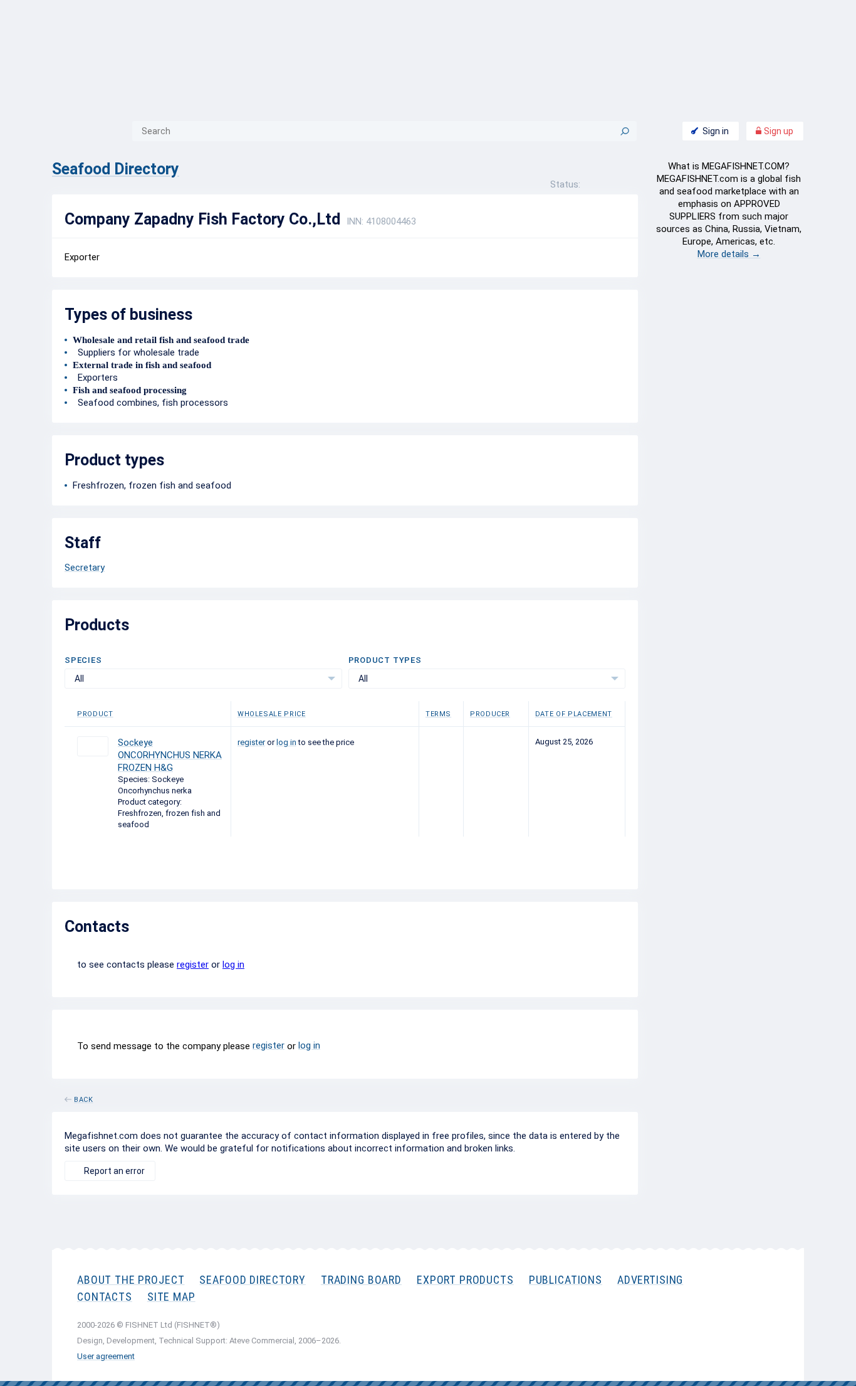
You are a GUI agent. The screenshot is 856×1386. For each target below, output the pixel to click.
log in (286, 742)
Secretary (85, 567)
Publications (565, 1279)
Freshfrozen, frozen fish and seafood (152, 485)
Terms (438, 714)
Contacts (104, 1296)
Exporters (95, 377)
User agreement (106, 1356)
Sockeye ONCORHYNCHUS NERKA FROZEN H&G (170, 755)
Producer (490, 714)
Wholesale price (271, 714)
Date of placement (573, 714)
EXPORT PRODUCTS (465, 1279)
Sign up (777, 131)
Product (95, 714)
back (83, 1097)
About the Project (130, 1279)
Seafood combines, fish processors (150, 402)
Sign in (715, 131)
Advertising (650, 1279)
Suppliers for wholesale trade (136, 352)
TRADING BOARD (361, 1279)
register (251, 742)
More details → (729, 254)
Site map (171, 1296)
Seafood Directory (115, 169)
